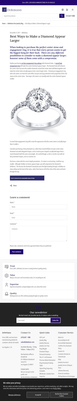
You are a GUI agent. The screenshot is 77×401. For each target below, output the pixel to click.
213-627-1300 (70, 16)
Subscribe (55, 320)
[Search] (61, 16)
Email (12, 213)
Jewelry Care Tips (44, 346)
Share (15, 185)
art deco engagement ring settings (32, 63)
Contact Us (61, 351)
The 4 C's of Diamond (46, 357)
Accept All (38, 395)
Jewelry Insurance (63, 362)
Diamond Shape (44, 351)
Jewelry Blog (43, 340)
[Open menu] (72, 9)
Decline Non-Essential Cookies (61, 395)
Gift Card (42, 337)
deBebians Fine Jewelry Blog (15, 23)
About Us (60, 337)
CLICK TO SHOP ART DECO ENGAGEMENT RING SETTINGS (22, 178)
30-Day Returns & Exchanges (66, 376)
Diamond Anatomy (45, 354)
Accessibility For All (63, 340)
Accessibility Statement (65, 343)
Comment (13, 224)
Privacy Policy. (57, 388)
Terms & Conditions (63, 373)
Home (4, 23)
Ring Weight (43, 348)
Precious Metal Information (47, 360)
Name (12, 202)
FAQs (59, 359)
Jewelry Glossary (44, 343)
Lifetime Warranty (63, 370)
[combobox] (33, 16)
